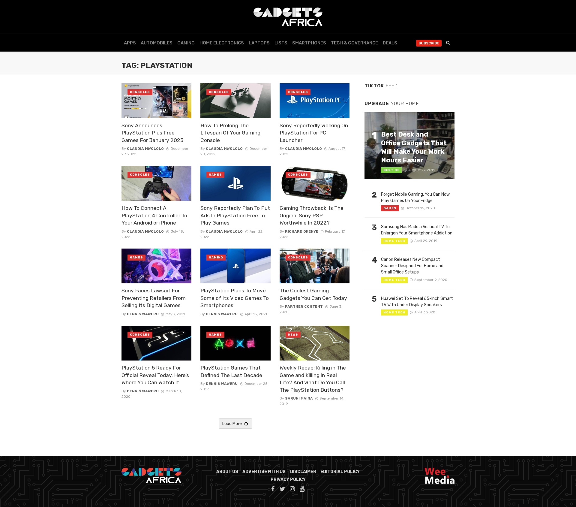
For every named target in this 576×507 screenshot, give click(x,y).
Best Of (391, 170)
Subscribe (428, 43)
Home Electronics (222, 43)
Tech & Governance (354, 43)
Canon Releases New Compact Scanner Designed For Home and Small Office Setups (412, 266)
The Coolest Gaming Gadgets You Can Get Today (313, 294)
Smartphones (309, 43)
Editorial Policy (340, 471)
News (293, 334)
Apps (130, 43)
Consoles (140, 92)
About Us (227, 471)
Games (215, 175)
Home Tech (394, 241)
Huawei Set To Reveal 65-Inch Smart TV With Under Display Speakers (417, 301)
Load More (232, 423)
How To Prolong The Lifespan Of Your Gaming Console (230, 132)
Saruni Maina (299, 398)
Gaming (186, 43)
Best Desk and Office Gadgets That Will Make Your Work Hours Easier (414, 147)
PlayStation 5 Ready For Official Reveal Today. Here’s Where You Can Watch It (155, 375)
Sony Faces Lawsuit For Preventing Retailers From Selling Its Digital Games (154, 298)
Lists (280, 43)
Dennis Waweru (143, 314)
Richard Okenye (301, 231)
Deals (390, 43)
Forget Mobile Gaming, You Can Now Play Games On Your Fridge (415, 197)
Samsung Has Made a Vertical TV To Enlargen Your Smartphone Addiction (416, 230)
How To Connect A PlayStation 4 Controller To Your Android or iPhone (154, 215)
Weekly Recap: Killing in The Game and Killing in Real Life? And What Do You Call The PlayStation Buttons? (313, 379)
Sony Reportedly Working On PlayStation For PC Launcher (314, 132)
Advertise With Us (264, 471)
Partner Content (304, 306)
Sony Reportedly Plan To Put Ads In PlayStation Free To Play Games (235, 215)
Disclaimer (303, 471)
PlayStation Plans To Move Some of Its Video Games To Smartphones (234, 298)
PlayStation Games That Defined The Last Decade (231, 371)
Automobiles (156, 43)
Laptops (259, 43)
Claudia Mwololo (145, 148)
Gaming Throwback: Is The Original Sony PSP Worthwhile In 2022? (312, 215)
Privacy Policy (288, 479)
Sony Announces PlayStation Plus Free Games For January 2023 (153, 132)
